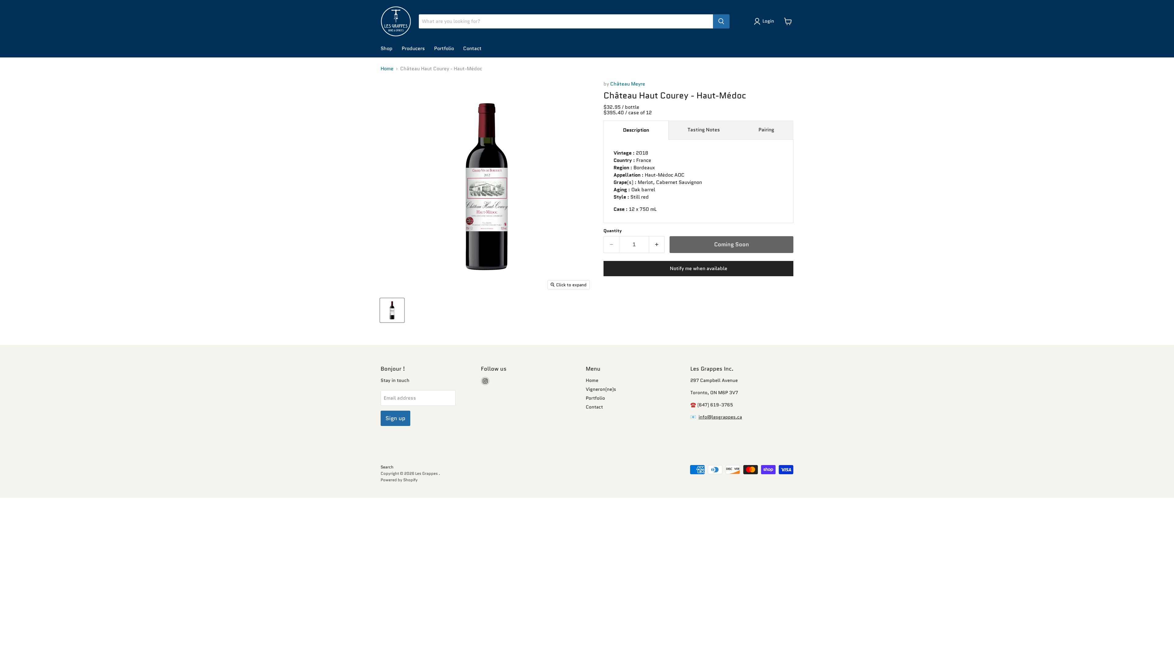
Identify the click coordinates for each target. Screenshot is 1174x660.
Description (636, 130)
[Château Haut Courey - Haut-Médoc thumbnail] (392, 310)
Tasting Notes (704, 129)
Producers (413, 48)
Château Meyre (627, 83)
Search (387, 467)
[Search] (721, 21)
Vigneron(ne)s (601, 389)
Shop (387, 48)
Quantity (613, 230)
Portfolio (444, 48)
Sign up (395, 418)
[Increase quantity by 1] (657, 244)
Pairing (766, 129)
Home (387, 69)
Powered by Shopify (399, 480)
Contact (472, 48)
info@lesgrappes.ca (720, 417)
